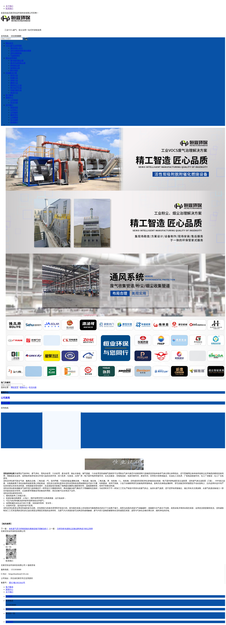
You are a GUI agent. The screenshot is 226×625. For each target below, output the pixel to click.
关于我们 (9, 6)
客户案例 (9, 587)
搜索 (25, 39)
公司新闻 (5, 397)
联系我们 (9, 9)
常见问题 (32, 387)
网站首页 (14, 387)
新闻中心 (23, 387)
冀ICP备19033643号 (17, 583)
